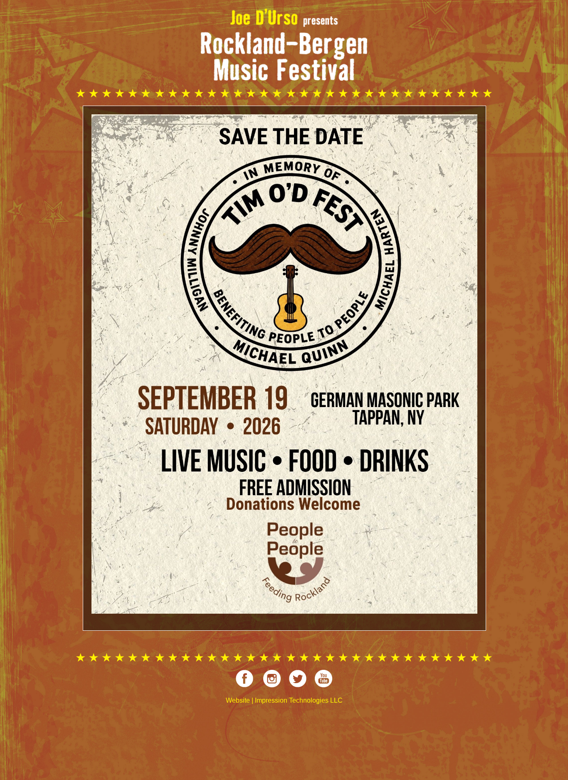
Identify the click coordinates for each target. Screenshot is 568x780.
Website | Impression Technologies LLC (284, 700)
